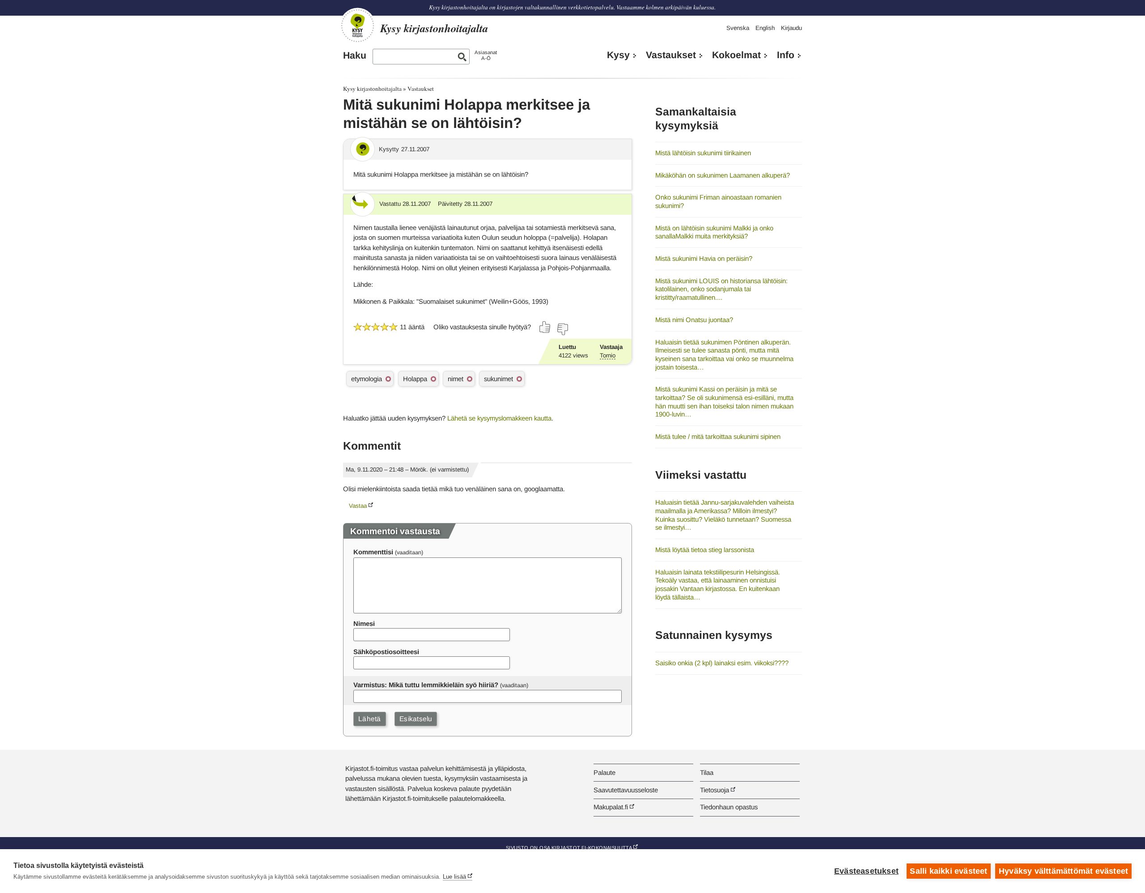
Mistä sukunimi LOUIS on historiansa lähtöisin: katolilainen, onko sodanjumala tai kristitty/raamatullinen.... (721, 289)
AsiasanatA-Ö (486, 55)
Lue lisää (454, 876)
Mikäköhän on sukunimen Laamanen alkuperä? (722, 175)
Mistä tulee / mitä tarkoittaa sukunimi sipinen (717, 436)
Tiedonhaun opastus (729, 807)
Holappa (415, 379)
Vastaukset (671, 55)
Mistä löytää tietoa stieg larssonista (704, 549)
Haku (354, 55)
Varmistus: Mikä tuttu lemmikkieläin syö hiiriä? (425, 685)
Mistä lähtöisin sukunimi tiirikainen (703, 153)
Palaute (604, 772)
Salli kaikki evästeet (948, 871)
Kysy (618, 55)
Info (785, 55)
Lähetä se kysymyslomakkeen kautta (499, 418)
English (765, 28)
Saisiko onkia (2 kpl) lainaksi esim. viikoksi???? (722, 663)
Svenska (737, 28)
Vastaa (358, 505)
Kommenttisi (373, 552)
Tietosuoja (714, 790)
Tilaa (706, 772)
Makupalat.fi (611, 807)
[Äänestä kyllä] (545, 327)
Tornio (607, 355)
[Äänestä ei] (562, 329)
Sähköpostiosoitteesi (386, 651)
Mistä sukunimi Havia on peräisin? (703, 258)
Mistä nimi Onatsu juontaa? (694, 319)
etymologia (366, 379)
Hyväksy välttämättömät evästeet (1063, 871)
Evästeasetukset (866, 871)
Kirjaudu (791, 28)
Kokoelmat (736, 55)
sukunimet (498, 379)
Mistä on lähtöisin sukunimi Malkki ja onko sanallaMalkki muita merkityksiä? (714, 232)
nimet (455, 379)
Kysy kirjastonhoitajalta (372, 89)
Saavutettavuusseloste (626, 790)
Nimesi (364, 623)
